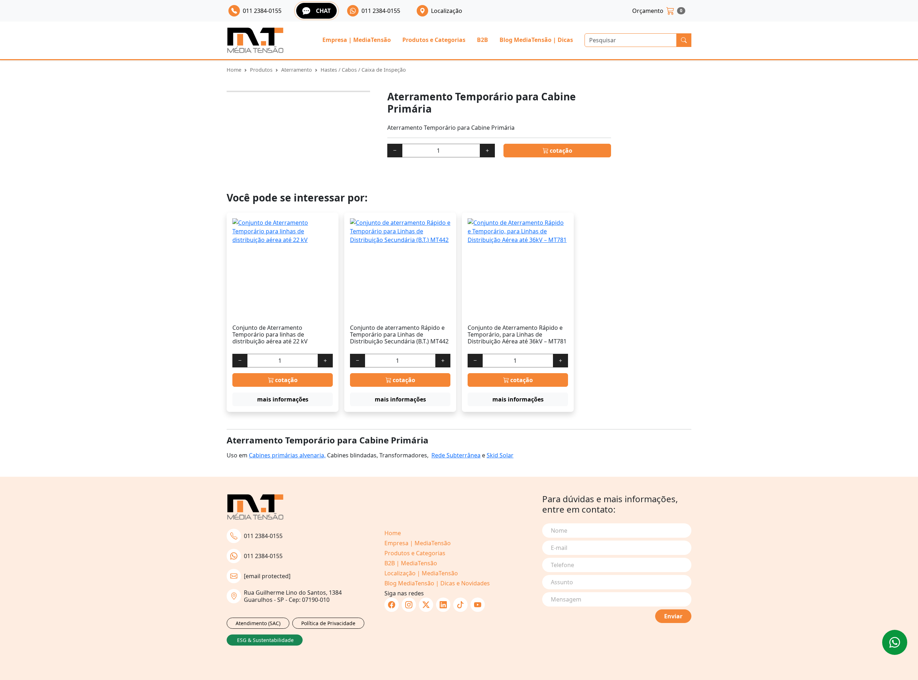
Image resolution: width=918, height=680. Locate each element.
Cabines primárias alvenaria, (287, 455)
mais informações (282, 399)
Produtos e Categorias (433, 40)
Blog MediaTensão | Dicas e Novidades (437, 583)
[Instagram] (409, 605)
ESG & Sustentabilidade (265, 640)
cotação (560, 150)
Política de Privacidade (328, 623)
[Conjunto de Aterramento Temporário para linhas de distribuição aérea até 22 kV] (282, 268)
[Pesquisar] (683, 40)
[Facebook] (391, 605)
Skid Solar (500, 455)
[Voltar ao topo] (894, 642)
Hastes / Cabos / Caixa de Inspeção (363, 69)
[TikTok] (460, 605)
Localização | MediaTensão (421, 573)
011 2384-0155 (263, 536)
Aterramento (296, 69)
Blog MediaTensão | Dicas (536, 40)
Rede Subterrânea (456, 455)
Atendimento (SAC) (258, 623)
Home (234, 69)
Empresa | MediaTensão (356, 40)
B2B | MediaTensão (410, 563)
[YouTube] (477, 605)
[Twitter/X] (426, 605)
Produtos (261, 69)
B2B (482, 40)
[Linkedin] (443, 605)
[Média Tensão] (255, 40)
